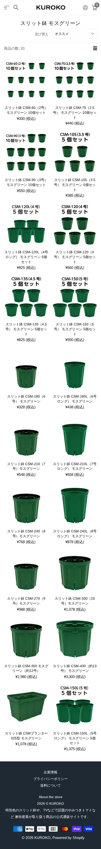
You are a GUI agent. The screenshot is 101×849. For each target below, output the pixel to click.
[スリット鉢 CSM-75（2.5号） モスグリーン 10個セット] (74, 79)
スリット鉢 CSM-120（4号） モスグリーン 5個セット (75, 257)
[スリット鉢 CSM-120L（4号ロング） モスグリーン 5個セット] (26, 224)
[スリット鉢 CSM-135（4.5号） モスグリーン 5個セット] (26, 296)
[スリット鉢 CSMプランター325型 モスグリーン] (26, 705)
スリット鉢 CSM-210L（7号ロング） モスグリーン (75, 466)
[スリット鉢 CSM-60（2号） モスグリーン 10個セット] (26, 79)
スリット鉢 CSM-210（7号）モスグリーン (26, 466)
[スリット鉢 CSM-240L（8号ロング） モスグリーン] (74, 503)
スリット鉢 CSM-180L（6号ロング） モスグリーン (75, 398)
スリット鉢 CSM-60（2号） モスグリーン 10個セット (26, 110)
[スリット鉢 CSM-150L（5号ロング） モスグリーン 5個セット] (74, 705)
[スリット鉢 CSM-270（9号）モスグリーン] (26, 570)
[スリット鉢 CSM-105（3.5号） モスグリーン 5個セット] (74, 152)
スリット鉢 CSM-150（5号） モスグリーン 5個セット (75, 329)
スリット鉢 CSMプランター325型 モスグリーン (26, 735)
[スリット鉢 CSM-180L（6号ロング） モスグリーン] (74, 368)
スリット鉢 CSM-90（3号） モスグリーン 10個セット (26, 182)
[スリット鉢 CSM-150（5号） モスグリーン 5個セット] (74, 296)
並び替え (42, 34)
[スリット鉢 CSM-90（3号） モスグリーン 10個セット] (26, 152)
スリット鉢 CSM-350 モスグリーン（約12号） (26, 668)
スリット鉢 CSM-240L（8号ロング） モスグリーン (75, 533)
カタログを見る (7, 8)
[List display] (95, 48)
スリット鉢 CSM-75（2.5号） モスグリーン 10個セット (75, 112)
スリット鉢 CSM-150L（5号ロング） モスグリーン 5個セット (75, 738)
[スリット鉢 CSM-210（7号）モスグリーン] (26, 436)
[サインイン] (85, 7)
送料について (50, 785)
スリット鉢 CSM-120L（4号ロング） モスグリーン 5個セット (26, 257)
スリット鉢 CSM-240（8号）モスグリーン (26, 533)
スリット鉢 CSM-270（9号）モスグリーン (26, 601)
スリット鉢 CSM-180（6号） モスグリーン (26, 398)
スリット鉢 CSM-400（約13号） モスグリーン (75, 668)
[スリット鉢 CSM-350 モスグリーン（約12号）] (26, 638)
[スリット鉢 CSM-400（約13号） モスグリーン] (74, 638)
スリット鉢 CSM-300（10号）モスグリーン (75, 601)
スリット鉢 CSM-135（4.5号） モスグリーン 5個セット (26, 329)
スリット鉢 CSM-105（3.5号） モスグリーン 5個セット (75, 184)
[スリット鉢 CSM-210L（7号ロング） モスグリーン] (74, 436)
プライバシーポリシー (50, 779)
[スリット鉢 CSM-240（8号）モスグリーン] (26, 503)
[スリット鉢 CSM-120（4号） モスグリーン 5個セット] (74, 224)
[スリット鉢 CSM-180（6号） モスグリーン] (26, 368)
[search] (15, 7)
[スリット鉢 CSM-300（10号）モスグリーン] (74, 570)
